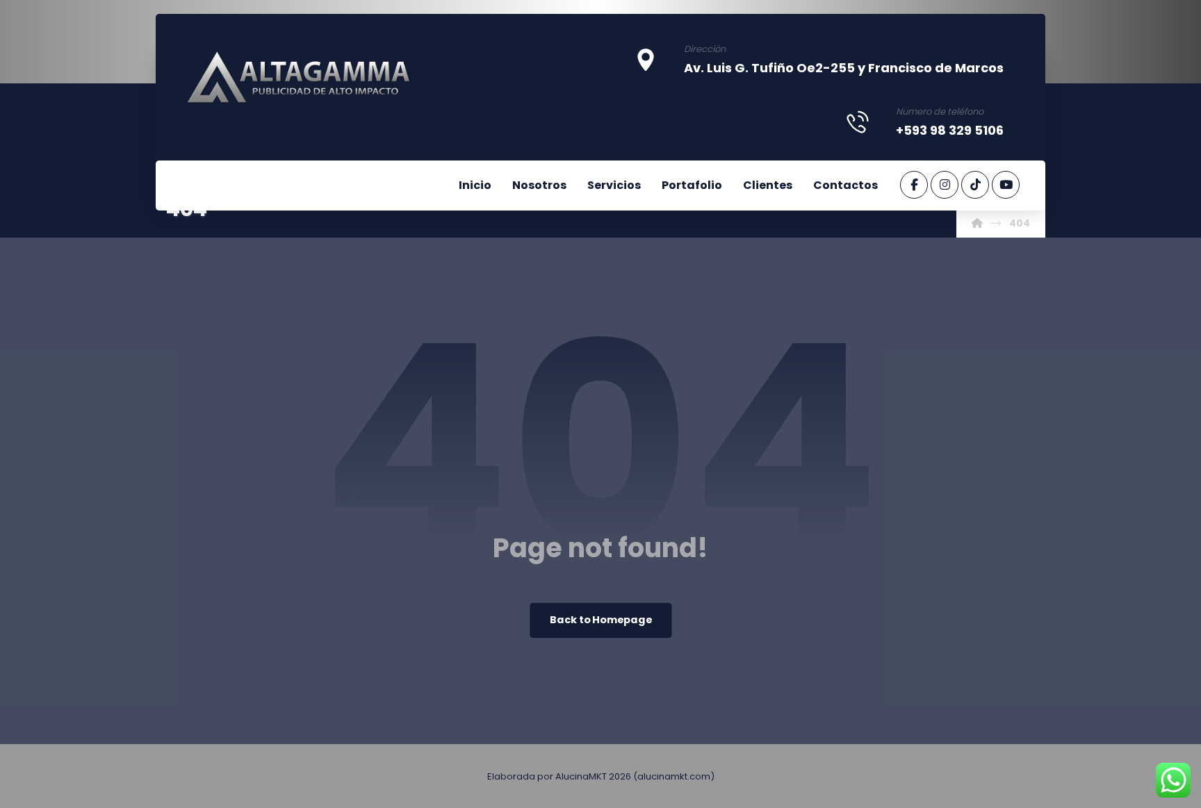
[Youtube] (1006, 185)
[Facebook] (914, 185)
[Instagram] (944, 185)
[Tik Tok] (975, 185)
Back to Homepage (601, 620)
